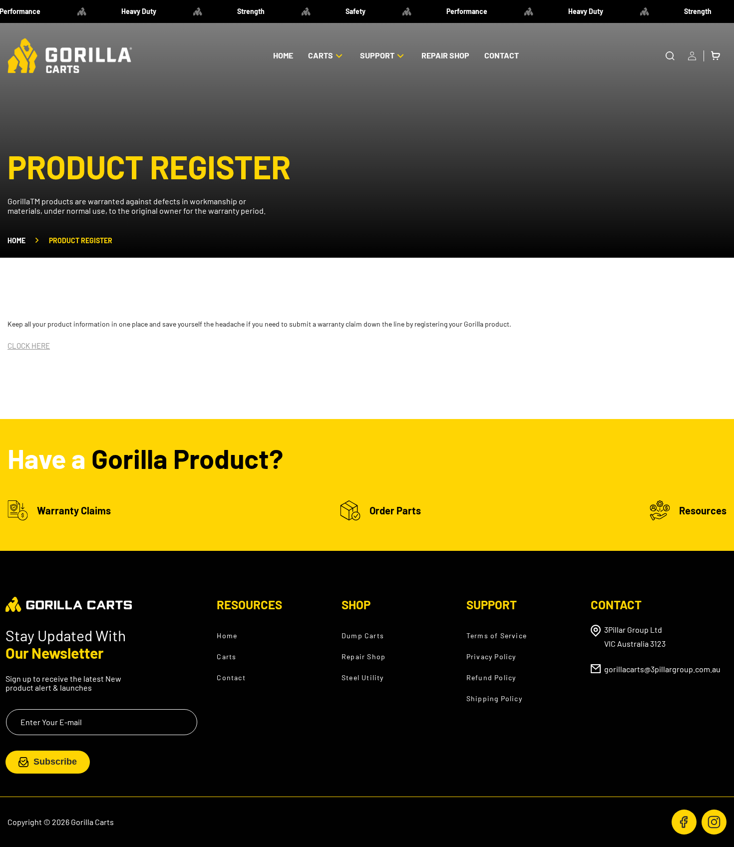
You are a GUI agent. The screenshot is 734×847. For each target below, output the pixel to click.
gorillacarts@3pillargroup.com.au (662, 668)
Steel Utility (363, 677)
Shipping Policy (494, 698)
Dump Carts (363, 635)
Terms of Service (496, 635)
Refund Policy (491, 677)
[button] (326, 56)
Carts (226, 656)
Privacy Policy (491, 656)
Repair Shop (363, 656)
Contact (231, 677)
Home (16, 240)
